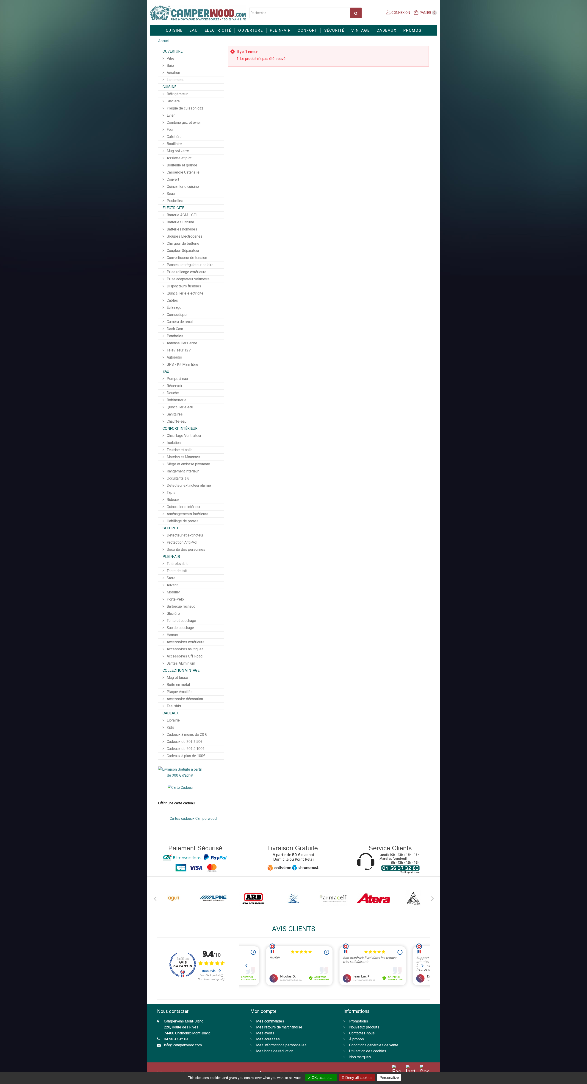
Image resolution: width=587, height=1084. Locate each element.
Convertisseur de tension (186, 258)
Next (432, 897)
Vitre (170, 58)
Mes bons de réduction (274, 1051)
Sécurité (334, 30)
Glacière (173, 101)
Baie (170, 65)
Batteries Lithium (180, 222)
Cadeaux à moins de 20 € (186, 734)
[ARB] (213, 898)
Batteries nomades (181, 229)
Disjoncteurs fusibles (183, 286)
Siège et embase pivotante (188, 464)
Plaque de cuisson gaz (184, 108)
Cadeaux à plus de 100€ (185, 756)
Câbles (172, 300)
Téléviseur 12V (178, 350)
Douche (172, 393)
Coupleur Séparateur (182, 250)
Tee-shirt (173, 706)
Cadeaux (386, 30)
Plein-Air (280, 30)
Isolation (173, 443)
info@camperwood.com (183, 1045)
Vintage (360, 30)
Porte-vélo (175, 599)
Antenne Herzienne (181, 343)
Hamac (172, 635)
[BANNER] (413, 898)
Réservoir (174, 386)
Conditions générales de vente (373, 1045)
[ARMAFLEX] (293, 898)
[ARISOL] (253, 898)
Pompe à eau (177, 378)
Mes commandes (270, 1021)
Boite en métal (178, 684)
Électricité (173, 208)
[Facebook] (396, 1070)
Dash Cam (174, 329)
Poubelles (174, 201)
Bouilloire (174, 144)
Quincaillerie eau (179, 407)
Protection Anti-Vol (181, 542)
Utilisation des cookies (367, 1051)
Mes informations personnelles (281, 1045)
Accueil (163, 41)
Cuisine (174, 30)
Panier (427, 13)
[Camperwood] (198, 12)
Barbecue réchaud (180, 606)
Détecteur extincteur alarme (188, 485)
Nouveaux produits (364, 1027)
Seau (170, 193)
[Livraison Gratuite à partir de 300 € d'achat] (180, 772)
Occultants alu (177, 478)
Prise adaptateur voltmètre (188, 279)
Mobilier (173, 592)
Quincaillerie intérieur (183, 507)
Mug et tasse (177, 677)
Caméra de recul (179, 322)
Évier (170, 115)
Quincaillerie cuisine (182, 186)
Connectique (176, 314)
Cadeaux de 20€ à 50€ (184, 741)
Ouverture (250, 30)
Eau (193, 30)
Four (170, 129)
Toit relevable (177, 564)
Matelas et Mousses (183, 457)
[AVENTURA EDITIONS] (373, 898)
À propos (356, 1039)
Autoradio (174, 357)
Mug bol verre (177, 151)
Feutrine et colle (179, 450)
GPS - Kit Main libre (182, 364)
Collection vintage (181, 670)
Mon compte (263, 1011)
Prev (154, 897)
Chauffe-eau (176, 421)
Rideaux (173, 499)
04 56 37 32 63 (176, 1039)
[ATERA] (333, 898)
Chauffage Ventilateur (183, 435)
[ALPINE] (173, 898)
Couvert (172, 179)
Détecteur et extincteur (184, 535)
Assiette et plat (178, 158)
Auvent (172, 585)
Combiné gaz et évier (183, 122)
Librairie (173, 720)
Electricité (218, 30)
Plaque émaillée (179, 692)
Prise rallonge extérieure (186, 272)
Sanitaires (174, 414)
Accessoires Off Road (184, 656)
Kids (170, 727)
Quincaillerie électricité (184, 293)
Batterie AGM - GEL (182, 215)
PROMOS (412, 30)
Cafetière (174, 137)
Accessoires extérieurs (185, 642)
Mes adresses (268, 1039)
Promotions (358, 1021)
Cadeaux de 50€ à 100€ (185, 749)
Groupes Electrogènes (184, 236)
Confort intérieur (180, 428)
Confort (307, 30)
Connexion (400, 13)
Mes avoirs (265, 1033)
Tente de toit (176, 571)
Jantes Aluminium (180, 663)
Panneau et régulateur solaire (189, 265)
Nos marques (360, 1057)
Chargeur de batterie (182, 243)
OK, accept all (322, 1078)
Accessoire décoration (184, 699)
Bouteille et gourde (181, 165)
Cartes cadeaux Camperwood (193, 818)
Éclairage (173, 307)
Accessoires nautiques (185, 649)
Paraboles (174, 336)
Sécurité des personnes (185, 549)
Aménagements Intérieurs (187, 514)
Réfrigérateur (177, 94)
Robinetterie (176, 400)
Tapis (170, 492)
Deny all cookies (358, 1078)
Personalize (389, 1078)
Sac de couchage (180, 628)
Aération (173, 72)
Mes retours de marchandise (279, 1027)
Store (170, 578)
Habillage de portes (182, 521)
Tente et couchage (181, 620)
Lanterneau (175, 80)
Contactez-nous (362, 1033)
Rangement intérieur (182, 471)
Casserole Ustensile (182, 172)
